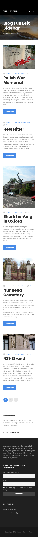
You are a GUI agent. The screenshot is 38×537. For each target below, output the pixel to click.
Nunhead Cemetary (13, 292)
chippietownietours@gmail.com (14, 513)
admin (8, 73)
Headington (19, 212)
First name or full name (11, 473)
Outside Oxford (20, 73)
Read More (10, 111)
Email (5, 480)
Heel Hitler (13, 129)
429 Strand (14, 358)
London (17, 123)
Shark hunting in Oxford (17, 219)
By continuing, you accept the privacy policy (17, 489)
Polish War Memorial (14, 80)
